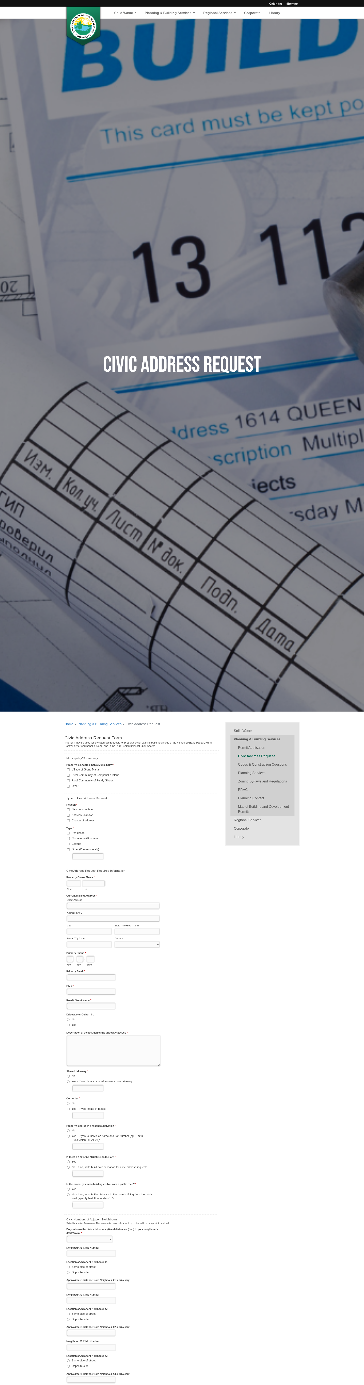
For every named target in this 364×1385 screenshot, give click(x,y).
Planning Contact (251, 798)
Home (69, 724)
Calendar (275, 3)
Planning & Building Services (168, 13)
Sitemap (292, 3)
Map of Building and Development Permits (263, 809)
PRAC (243, 790)
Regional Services (218, 13)
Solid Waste (124, 13)
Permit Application (251, 747)
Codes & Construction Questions (262, 764)
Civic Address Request (256, 756)
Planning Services (251, 773)
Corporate (252, 13)
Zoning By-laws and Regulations (262, 781)
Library (274, 13)
